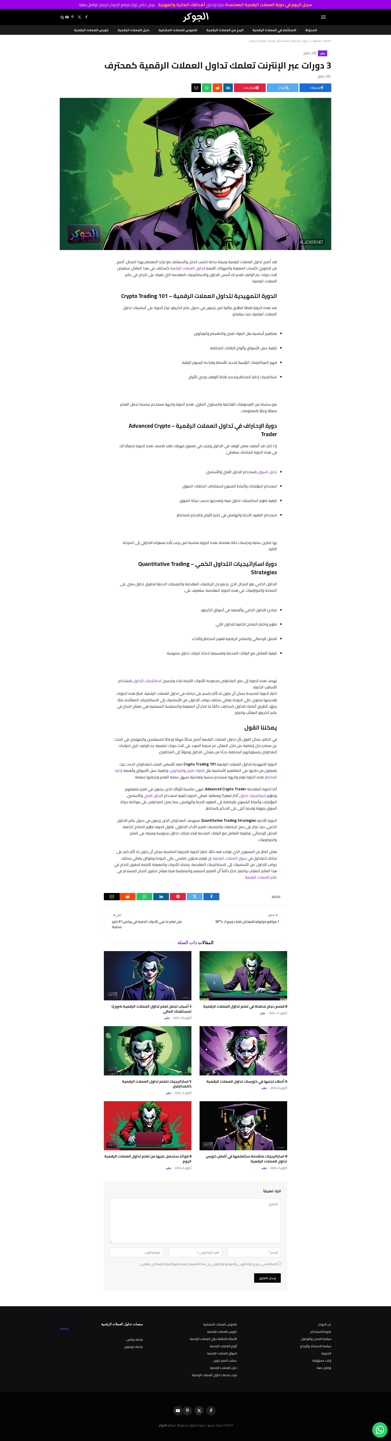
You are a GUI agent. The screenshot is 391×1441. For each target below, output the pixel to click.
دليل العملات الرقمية (134, 30)
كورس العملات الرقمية (91, 30)
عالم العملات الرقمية (261, 877)
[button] (323, 17)
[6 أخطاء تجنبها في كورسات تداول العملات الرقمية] (243, 1050)
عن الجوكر (324, 1324)
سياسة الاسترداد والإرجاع (315, 1346)
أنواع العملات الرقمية (223, 1346)
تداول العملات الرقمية (187, 268)
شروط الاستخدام (320, 1332)
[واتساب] (207, 87)
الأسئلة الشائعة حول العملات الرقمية (213, 1339)
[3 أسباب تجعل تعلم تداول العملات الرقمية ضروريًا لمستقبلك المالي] (147, 975)
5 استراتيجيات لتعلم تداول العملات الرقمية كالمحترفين (156, 1084)
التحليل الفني (153, 795)
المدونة (311, 30)
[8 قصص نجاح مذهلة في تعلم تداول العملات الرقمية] (243, 975)
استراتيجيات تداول (252, 795)
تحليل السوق (267, 471)
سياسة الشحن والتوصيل (316, 1339)
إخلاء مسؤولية (321, 1360)
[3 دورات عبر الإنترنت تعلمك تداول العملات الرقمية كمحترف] (195, 249)
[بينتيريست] (282, 298)
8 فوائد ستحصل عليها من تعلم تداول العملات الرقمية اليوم (147, 1159)
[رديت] (217, 87)
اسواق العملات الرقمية (222, 1353)
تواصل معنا (88, 4)
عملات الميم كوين (225, 1360)
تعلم (322, 53)
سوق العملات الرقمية (230, 858)
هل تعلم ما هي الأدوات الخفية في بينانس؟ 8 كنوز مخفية (147, 924)
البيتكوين (176, 770)
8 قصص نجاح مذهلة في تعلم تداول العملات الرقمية (245, 1006)
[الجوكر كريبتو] (195, 17)
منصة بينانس (134, 1339)
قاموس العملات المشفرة (178, 30)
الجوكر (163, 1425)
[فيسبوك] (282, 274)
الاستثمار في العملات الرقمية (274, 30)
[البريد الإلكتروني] (282, 333)
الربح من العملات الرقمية (224, 30)
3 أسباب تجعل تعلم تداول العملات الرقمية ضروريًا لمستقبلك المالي (151, 1009)
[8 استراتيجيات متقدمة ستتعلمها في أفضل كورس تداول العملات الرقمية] (243, 1125)
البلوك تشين (195, 770)
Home (327, 40)
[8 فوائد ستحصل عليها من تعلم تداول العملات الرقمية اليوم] (147, 1125)
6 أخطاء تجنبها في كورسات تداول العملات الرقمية (246, 1081)
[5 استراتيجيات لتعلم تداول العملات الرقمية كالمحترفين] (147, 1050)
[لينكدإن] (228, 87)
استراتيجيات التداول (147, 680)
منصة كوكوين (133, 1347)
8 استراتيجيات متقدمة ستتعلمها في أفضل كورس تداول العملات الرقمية (246, 1159)
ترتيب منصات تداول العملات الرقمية (214, 1375)
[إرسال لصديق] (196, 87)
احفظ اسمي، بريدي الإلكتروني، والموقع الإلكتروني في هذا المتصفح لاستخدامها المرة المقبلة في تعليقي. (208, 1264)
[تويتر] (282, 286)
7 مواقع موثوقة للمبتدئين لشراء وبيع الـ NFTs (247, 921)
